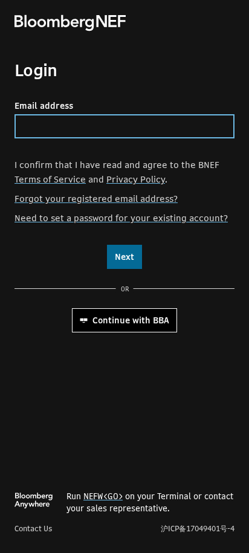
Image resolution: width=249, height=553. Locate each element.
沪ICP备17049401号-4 (197, 529)
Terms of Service (50, 179)
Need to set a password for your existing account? (121, 218)
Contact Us (33, 529)
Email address (44, 105)
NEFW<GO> (103, 496)
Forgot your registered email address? (96, 198)
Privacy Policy (135, 179)
